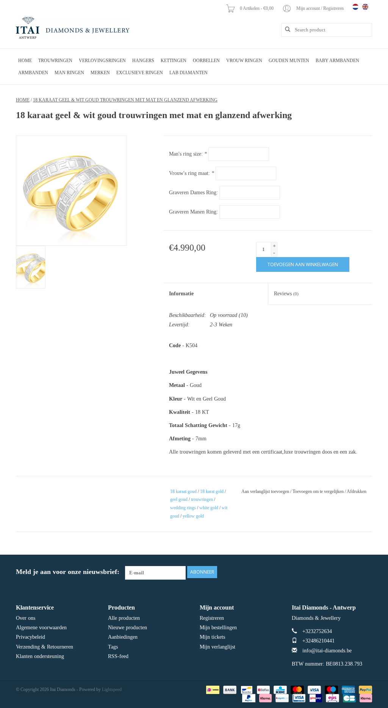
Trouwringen (55, 60)
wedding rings (183, 507)
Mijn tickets (212, 637)
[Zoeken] (285, 29)
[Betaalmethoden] (211, 689)
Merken (100, 72)
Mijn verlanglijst (217, 647)
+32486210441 (318, 641)
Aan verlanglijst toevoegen (265, 491)
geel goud (179, 499)
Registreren (212, 618)
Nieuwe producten (127, 627)
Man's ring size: (188, 154)
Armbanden (33, 72)
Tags (113, 647)
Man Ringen (69, 72)
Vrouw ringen (244, 60)
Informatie (181, 293)
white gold (208, 507)
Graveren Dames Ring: (193, 192)
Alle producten (124, 618)
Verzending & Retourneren (44, 647)
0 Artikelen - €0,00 (257, 8)
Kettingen (173, 60)
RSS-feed (118, 656)
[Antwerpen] (73, 28)
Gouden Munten (289, 60)
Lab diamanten (188, 72)
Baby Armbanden (337, 60)
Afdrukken (356, 491)
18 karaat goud (183, 491)
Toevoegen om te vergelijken (319, 491)
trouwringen (202, 499)
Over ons (25, 618)
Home (25, 60)
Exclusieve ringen (139, 72)
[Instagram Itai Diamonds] (366, 572)
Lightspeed (112, 689)
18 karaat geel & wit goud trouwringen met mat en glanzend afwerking (125, 100)
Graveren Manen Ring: (193, 212)
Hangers (143, 60)
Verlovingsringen (102, 60)
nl (355, 7)
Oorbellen (206, 60)
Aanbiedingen (123, 637)
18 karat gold (212, 491)
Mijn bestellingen (218, 627)
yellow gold (193, 516)
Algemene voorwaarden (41, 627)
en (365, 7)
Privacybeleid (30, 637)
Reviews (286, 293)
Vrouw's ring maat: (191, 173)
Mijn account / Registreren (320, 8)
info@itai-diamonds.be (327, 650)
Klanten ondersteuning (40, 656)
